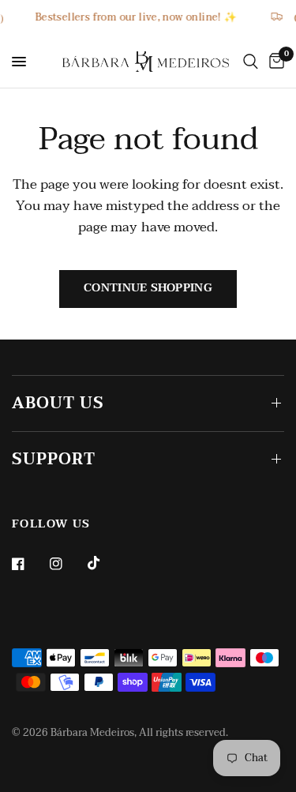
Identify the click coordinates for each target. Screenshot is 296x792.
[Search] (251, 62)
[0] (274, 62)
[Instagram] (67, 563)
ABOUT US (58, 403)
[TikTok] (105, 563)
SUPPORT (54, 459)
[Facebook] (29, 563)
